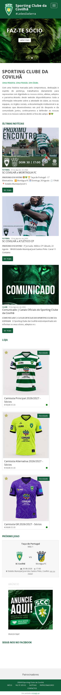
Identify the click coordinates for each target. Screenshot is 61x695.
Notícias (32, 685)
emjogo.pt (35, 693)
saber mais (24, 40)
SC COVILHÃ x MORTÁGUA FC (19, 172)
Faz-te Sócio (21, 685)
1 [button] (29, 57)
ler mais (7, 190)
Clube (4, 307)
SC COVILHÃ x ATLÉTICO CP (18, 241)
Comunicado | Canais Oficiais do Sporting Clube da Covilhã (30, 311)
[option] (30, 41)
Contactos (32, 688)
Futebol (6, 170)
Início (9, 685)
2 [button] (31, 57)
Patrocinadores (47, 685)
